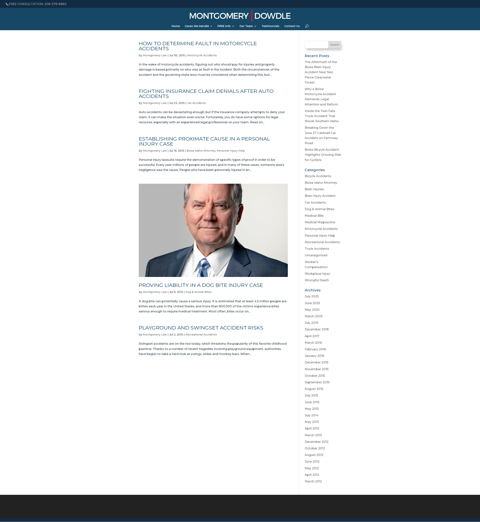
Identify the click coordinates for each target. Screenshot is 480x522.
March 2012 (313, 481)
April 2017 (312, 336)
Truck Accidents (317, 248)
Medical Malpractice (320, 222)
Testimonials (270, 26)
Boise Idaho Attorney (201, 150)
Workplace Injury (317, 273)
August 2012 (314, 455)
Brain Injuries (314, 189)
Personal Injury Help (231, 150)
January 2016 (314, 356)
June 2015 (312, 402)
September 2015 (317, 382)
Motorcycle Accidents (202, 55)
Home (176, 26)
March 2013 (313, 435)
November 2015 (316, 369)
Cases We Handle (197, 26)
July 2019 (311, 323)
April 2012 (312, 475)
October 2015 (315, 376)
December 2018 (317, 329)
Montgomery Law (155, 55)
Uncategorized (316, 255)
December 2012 (316, 442)
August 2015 (314, 389)
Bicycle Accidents (318, 176)
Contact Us (292, 26)
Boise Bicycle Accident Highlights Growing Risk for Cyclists (323, 155)
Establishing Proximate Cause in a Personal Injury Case (204, 141)
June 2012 (312, 461)
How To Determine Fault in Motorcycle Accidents (198, 46)
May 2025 (312, 309)
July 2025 (312, 296)
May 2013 (312, 422)
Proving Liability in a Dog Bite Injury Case (201, 285)
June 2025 (312, 303)
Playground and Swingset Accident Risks (201, 328)
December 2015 (316, 362)
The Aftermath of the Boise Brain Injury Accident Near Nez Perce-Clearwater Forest (321, 72)
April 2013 (312, 428)
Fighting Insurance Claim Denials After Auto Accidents (206, 93)
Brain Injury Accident (320, 196)
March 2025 (313, 316)
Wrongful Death (317, 280)
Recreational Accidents (201, 334)
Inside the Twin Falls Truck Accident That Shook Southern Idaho (322, 116)
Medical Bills (314, 215)
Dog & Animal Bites (198, 292)
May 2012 (312, 468)
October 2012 (315, 448)
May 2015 (312, 409)
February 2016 (315, 349)
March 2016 (313, 342)
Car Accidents (196, 103)
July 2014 (311, 415)
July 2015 (311, 395)
